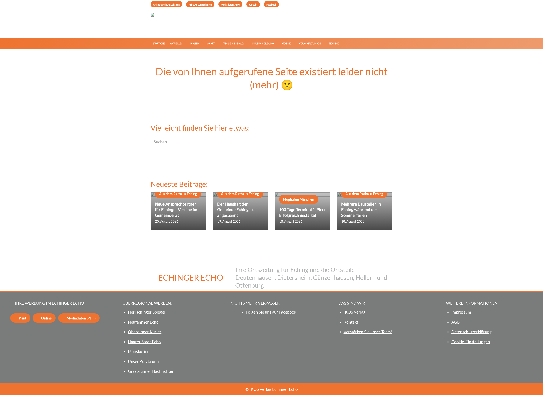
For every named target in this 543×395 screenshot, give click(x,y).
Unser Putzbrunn (143, 361)
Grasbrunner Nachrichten (151, 371)
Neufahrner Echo (143, 321)
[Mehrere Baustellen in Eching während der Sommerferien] (364, 211)
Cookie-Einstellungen (470, 341)
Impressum (461, 312)
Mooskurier (138, 351)
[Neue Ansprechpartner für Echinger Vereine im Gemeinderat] (178, 211)
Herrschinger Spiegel (146, 312)
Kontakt (351, 321)
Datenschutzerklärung (471, 331)
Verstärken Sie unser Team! (368, 331)
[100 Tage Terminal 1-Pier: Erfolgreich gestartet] (302, 211)
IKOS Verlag (354, 312)
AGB (455, 321)
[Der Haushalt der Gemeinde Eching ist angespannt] (240, 211)
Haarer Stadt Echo (144, 341)
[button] (184, 43)
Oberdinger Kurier (144, 331)
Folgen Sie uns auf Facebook (271, 312)
